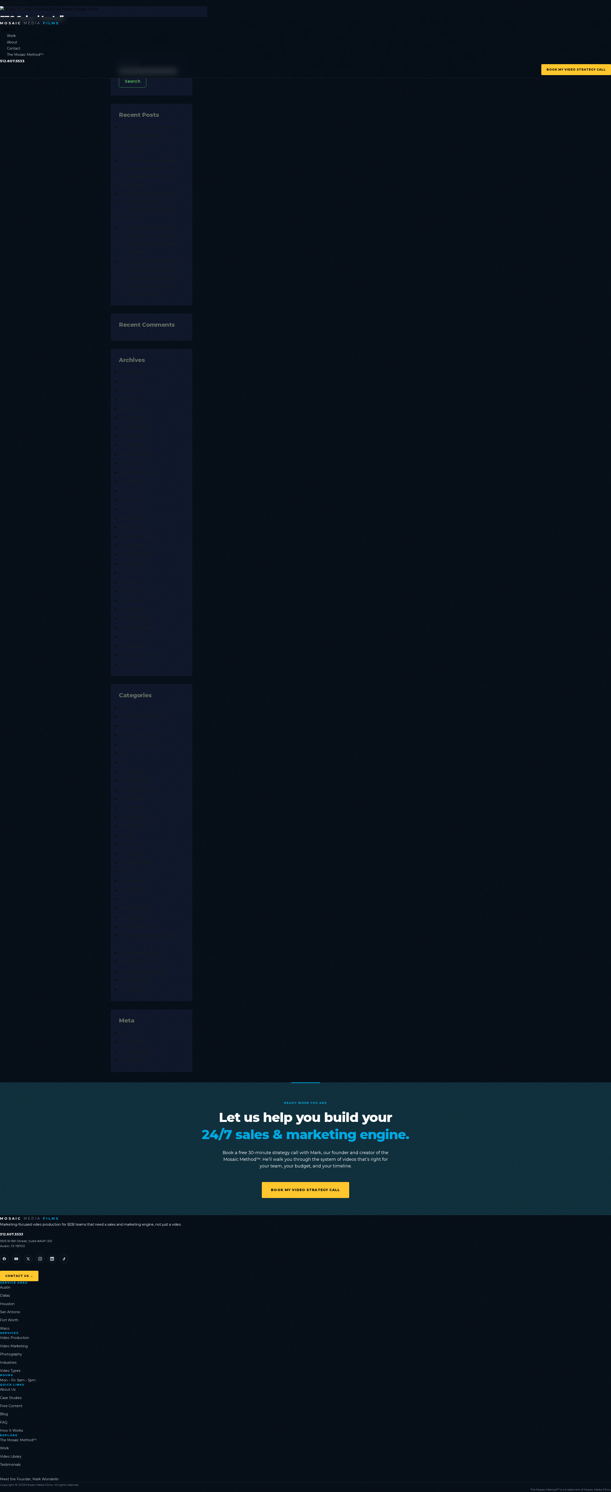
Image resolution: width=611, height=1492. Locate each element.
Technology (131, 880)
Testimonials (132, 890)
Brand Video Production (144, 716)
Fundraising (131, 771)
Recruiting (130, 844)
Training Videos (135, 908)
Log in (125, 1032)
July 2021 (128, 636)
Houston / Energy (137, 789)
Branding (128, 725)
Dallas (125, 753)
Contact (13, 48)
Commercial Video (138, 744)
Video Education (136, 917)
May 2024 (128, 499)
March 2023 (131, 591)
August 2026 (132, 372)
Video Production (137, 961)
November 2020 (135, 663)
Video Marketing (136, 926)
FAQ (123, 762)
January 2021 (132, 645)
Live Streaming (134, 817)
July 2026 (128, 381)
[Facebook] (4, 1259)
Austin (125, 707)
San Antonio (131, 853)
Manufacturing (134, 826)
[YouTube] (16, 1259)
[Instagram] (40, 1259)
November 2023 (135, 536)
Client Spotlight (135, 734)
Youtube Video (134, 989)
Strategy (127, 871)
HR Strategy (131, 798)
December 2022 (135, 618)
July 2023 (128, 572)
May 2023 (128, 581)
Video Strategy (134, 980)
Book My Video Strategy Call (576, 69)
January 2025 (132, 445)
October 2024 (133, 463)
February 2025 (133, 436)
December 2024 (136, 454)
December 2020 (136, 654)
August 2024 (132, 481)
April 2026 (129, 408)
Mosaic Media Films (18, 9)
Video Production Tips (142, 971)
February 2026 (134, 426)
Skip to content (15, 3)
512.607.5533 (11, 1234)
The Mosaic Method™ (25, 54)
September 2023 (136, 554)
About (12, 42)
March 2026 (131, 417)
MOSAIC (29, 23)
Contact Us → (19, 1276)
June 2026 (129, 390)
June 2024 (129, 490)
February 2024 (134, 518)
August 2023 (132, 563)
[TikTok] (64, 1259)
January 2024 (132, 527)
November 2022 (135, 627)
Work (11, 36)
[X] (28, 1259)
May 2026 (128, 399)
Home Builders (134, 780)
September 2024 (136, 472)
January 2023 (132, 609)
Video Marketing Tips (141, 952)
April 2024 (129, 508)
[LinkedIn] (52, 1259)
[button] (307, 29)
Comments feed (136, 1050)
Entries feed (131, 1041)
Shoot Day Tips (134, 862)
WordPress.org (134, 1060)
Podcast (127, 835)
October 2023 (133, 545)
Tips (123, 899)
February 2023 (133, 600)
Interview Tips (133, 807)
